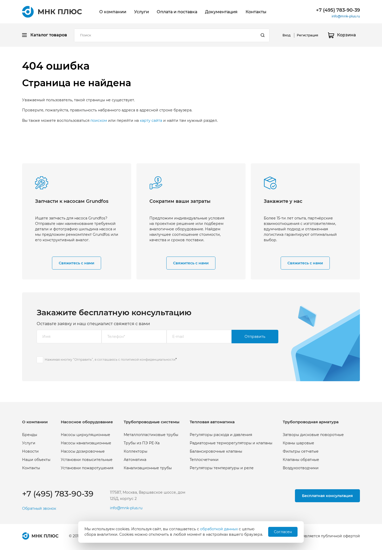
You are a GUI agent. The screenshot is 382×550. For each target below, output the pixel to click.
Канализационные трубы (148, 468)
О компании (112, 11)
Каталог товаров (48, 34)
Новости (30, 451)
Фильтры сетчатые (301, 451)
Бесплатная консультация (327, 495)
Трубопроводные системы (151, 421)
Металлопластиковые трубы (151, 434)
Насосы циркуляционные (85, 434)
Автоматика (135, 459)
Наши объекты (36, 459)
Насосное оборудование (87, 421)
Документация (221, 11)
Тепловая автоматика (212, 421)
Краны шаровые (298, 443)
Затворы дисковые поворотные (313, 434)
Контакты (256, 11)
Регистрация (307, 35)
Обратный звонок (39, 508)
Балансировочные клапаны (216, 451)
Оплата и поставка (177, 11)
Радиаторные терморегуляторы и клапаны (231, 443)
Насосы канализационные (86, 443)
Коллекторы (135, 451)
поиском (98, 120)
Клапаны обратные (301, 459)
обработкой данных (219, 529)
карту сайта (151, 120)
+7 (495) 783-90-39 (338, 10)
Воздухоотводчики (301, 468)
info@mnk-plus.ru (346, 16)
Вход (286, 35)
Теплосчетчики (204, 459)
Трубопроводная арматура (311, 421)
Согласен (283, 531)
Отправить (255, 336)
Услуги (141, 11)
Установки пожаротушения (87, 468)
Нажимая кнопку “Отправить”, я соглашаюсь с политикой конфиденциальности (110, 359)
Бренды (29, 434)
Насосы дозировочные (83, 451)
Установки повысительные (87, 459)
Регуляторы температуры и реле (222, 468)
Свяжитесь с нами (76, 263)
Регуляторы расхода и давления (221, 434)
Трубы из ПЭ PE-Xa (142, 443)
